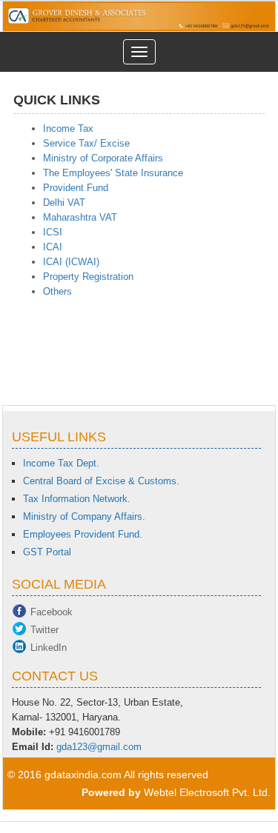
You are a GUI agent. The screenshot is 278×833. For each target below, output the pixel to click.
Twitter (44, 629)
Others (57, 291)
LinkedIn (48, 647)
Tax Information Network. (76, 498)
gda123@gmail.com (99, 746)
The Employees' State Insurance (113, 172)
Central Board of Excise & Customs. (101, 480)
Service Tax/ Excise (86, 143)
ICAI (52, 246)
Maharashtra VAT (80, 217)
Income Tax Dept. (61, 463)
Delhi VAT (64, 202)
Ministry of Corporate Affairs (103, 158)
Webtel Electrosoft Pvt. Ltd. (207, 792)
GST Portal (47, 552)
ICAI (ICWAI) (71, 261)
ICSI (52, 232)
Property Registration (88, 276)
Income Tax (68, 128)
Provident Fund (75, 187)
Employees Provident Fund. (82, 534)
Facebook (51, 612)
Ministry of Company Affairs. (84, 516)
